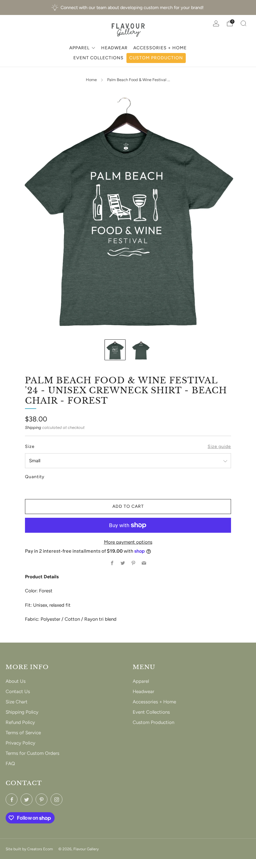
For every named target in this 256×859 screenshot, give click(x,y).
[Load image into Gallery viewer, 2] (140, 349)
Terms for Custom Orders (32, 753)
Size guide (219, 446)
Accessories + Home (154, 702)
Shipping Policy (22, 712)
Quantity (34, 476)
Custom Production (153, 722)
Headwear (143, 691)
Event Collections (151, 712)
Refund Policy (20, 722)
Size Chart (16, 702)
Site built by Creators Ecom (29, 849)
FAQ (10, 763)
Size (30, 446)
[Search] (243, 23)
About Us (16, 681)
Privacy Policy (20, 743)
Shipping (33, 427)
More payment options (128, 542)
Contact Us (18, 691)
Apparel (141, 681)
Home (91, 79)
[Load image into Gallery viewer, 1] (115, 349)
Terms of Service (23, 732)
